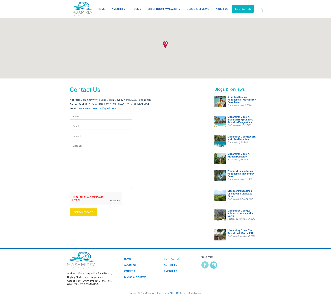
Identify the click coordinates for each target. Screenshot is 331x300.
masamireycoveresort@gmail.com (97, 108)
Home (101, 8)
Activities (170, 264)
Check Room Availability (164, 8)
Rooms (136, 8)
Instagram (214, 265)
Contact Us (243, 8)
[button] (165, 44)
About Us (222, 8)
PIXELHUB (174, 293)
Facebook (205, 265)
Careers (129, 271)
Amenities (118, 8)
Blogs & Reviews (198, 8)
